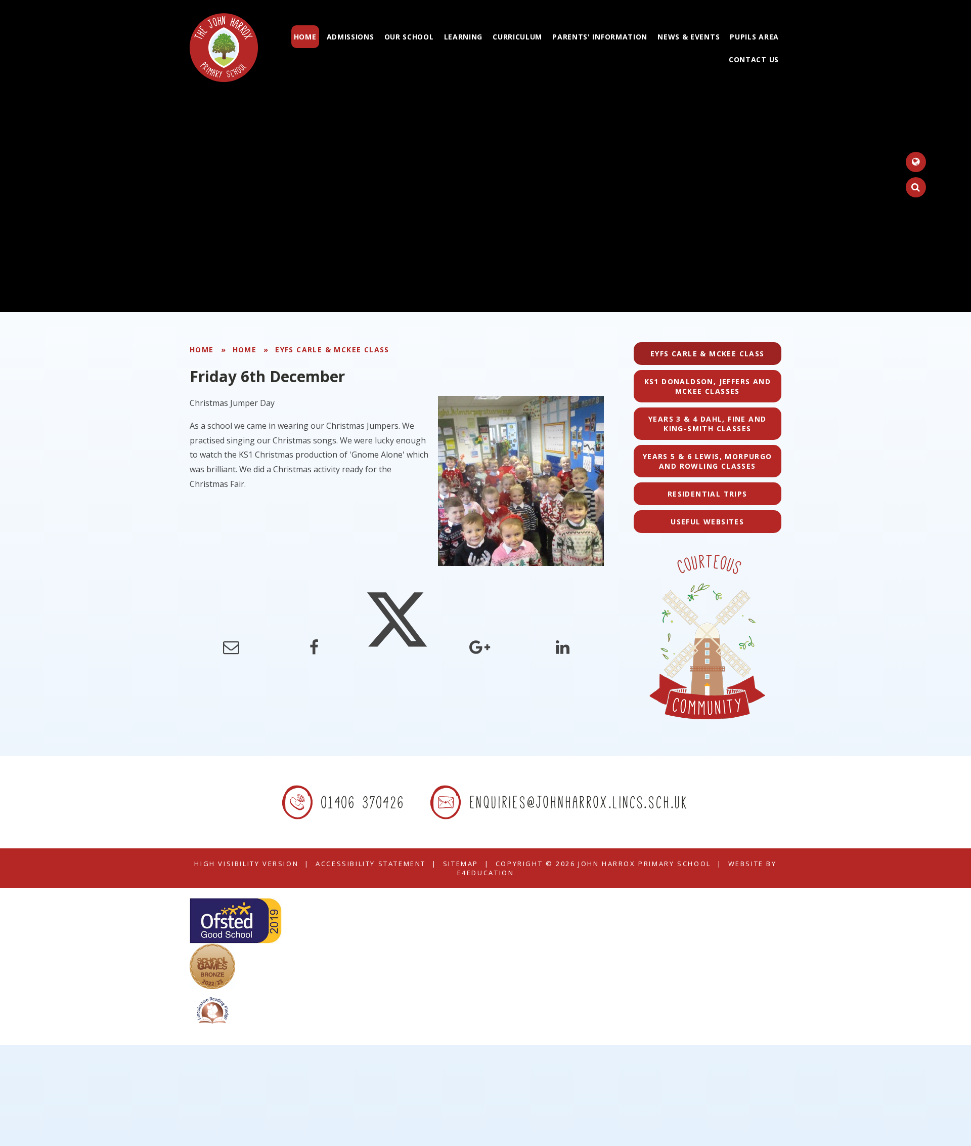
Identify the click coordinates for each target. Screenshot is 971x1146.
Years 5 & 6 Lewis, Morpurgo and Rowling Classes (707, 461)
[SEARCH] (916, 187)
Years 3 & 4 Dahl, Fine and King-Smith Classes (707, 423)
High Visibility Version (246, 863)
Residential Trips (707, 494)
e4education (485, 872)
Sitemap (460, 863)
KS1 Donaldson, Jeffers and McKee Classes (707, 386)
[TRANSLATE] (916, 162)
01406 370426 (363, 802)
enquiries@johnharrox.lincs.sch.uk (579, 802)
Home (202, 349)
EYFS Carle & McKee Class (332, 349)
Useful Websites (707, 521)
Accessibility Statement (371, 863)
